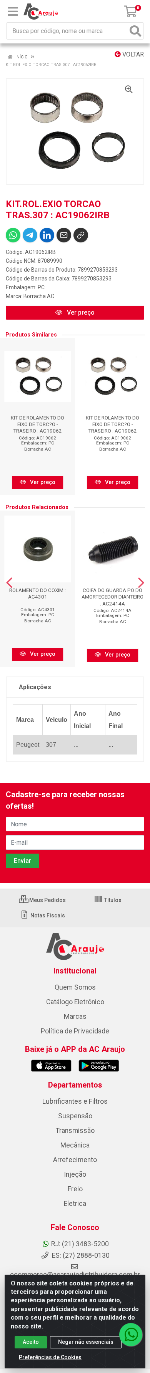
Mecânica (75, 1145)
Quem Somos (75, 987)
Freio (75, 1189)
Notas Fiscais (47, 915)
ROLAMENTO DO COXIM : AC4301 (37, 593)
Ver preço (80, 312)
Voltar (132, 54)
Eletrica (75, 1203)
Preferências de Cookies (50, 1357)
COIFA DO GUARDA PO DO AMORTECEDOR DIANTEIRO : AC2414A (112, 596)
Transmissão (75, 1130)
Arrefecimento (75, 1160)
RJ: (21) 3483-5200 (80, 1244)
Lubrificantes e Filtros (75, 1101)
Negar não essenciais (85, 1342)
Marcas (75, 1016)
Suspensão (75, 1116)
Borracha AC (38, 296)
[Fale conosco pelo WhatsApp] (130, 1334)
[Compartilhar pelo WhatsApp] (13, 235)
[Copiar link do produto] (80, 235)
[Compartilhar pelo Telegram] (30, 235)
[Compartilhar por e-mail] (64, 235)
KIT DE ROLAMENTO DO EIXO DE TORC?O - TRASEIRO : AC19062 (37, 424)
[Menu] (13, 11)
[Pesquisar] (135, 31)
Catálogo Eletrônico (75, 1002)
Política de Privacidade (75, 1031)
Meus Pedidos (47, 900)
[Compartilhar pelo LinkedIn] (47, 235)
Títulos (112, 900)
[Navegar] (9, 582)
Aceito (31, 1342)
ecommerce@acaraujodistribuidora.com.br (75, 1274)
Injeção (75, 1174)
